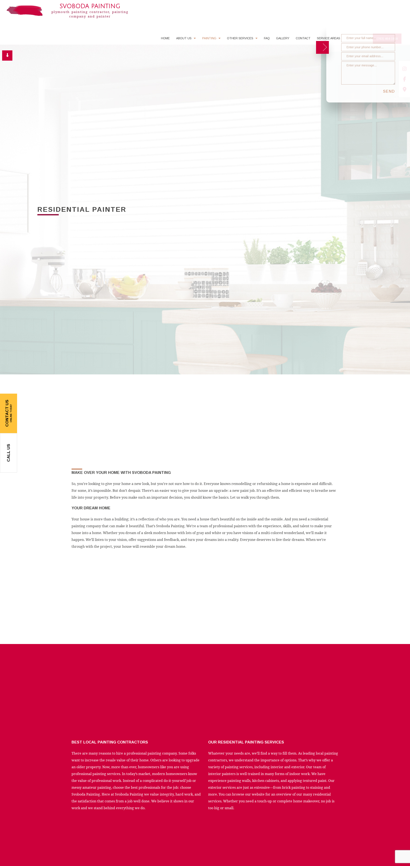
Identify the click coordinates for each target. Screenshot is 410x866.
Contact (303, 39)
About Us (184, 39)
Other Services (240, 39)
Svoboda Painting (90, 6)
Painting (209, 39)
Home (165, 39)
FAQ (267, 39)
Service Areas (328, 39)
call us (8, 453)
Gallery (282, 39)
